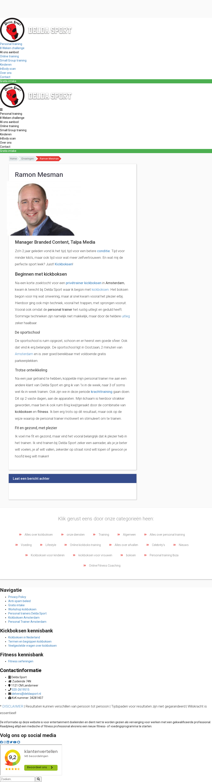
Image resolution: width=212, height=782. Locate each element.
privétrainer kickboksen (83, 283)
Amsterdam (24, 354)
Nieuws (184, 545)
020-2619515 (20, 689)
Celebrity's (158, 545)
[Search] (38, 779)
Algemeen (129, 534)
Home (13, 158)
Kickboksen (63, 264)
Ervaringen (28, 158)
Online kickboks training (85, 545)
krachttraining (101, 392)
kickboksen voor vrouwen (95, 555)
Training (104, 534)
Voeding (26, 545)
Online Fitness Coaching (104, 565)
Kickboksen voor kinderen (48, 555)
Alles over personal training (167, 534)
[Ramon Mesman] (44, 208)
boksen (131, 555)
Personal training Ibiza (164, 555)
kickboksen (100, 289)
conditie (103, 251)
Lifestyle (51, 545)
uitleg (126, 316)
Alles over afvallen (126, 545)
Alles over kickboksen (39, 534)
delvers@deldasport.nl (26, 693)
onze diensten (76, 534)
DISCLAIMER (12, 706)
